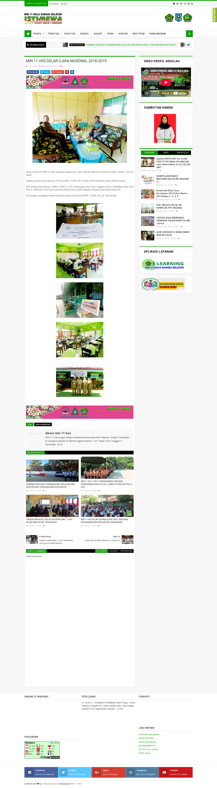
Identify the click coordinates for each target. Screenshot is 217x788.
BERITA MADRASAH (48, 45)
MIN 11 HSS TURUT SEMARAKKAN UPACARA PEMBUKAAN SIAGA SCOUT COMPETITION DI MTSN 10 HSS (106, 484)
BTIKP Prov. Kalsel (148, 749)
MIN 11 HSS (76, 784)
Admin (64, 4)
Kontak (123, 34)
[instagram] (185, 4)
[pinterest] (188, 4)
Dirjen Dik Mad (146, 737)
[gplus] (181, 4)
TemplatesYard (50, 784)
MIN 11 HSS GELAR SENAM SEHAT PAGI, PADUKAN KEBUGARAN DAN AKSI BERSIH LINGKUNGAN (104, 521)
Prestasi (53, 34)
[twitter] (177, 4)
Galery (98, 34)
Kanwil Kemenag (147, 741)
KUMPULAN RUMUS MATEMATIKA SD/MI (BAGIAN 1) (172, 179)
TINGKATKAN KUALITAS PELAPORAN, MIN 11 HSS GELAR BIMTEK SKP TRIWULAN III (49, 521)
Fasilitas (70, 34)
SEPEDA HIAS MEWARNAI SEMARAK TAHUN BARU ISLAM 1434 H (173, 221)
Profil (38, 34)
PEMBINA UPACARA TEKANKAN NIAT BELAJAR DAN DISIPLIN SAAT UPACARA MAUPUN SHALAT (103, 45)
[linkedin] (192, 4)
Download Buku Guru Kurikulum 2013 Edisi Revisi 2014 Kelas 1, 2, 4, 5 (171, 193)
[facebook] (174, 4)
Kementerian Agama (149, 734)
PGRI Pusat (145, 753)
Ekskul (84, 34)
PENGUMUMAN (157, 34)
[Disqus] (80, 643)
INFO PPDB (138, 34)
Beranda (54, 4)
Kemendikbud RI (147, 745)
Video (110, 34)
